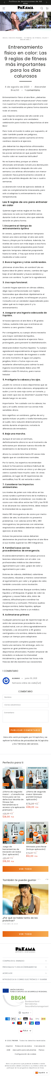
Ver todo (25, 869)
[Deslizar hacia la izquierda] (5, 2)
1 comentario (32, 90)
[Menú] (4, 8)
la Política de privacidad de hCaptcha (29, 740)
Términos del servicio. (28, 743)
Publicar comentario (25, 730)
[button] (41, 8)
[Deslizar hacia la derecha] (46, 2)
